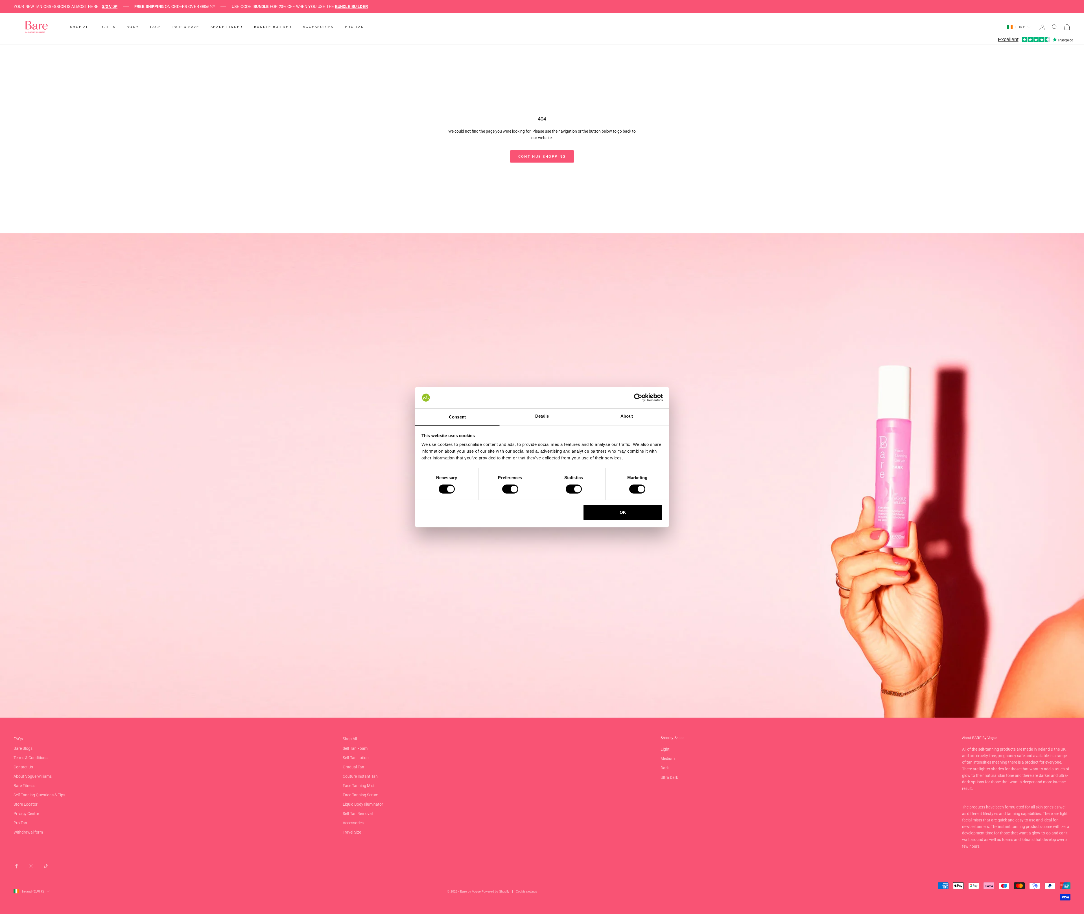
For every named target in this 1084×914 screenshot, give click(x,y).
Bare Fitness (24, 785)
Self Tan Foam (355, 748)
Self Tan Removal (358, 813)
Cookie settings (526, 891)
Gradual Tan (353, 767)
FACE (155, 27)
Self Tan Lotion (356, 757)
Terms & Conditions (30, 757)
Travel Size (352, 832)
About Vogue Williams (33, 776)
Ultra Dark (669, 777)
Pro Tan (20, 823)
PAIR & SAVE (185, 27)
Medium (668, 758)
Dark (665, 768)
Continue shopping (542, 156)
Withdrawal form (28, 832)
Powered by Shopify (496, 891)
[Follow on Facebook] (16, 866)
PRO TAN (354, 27)
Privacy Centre (26, 813)
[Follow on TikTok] (46, 866)
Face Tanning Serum (360, 795)
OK (623, 512)
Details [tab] (542, 416)
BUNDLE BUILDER (273, 27)
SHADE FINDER (227, 27)
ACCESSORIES (318, 27)
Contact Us (23, 767)
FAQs (18, 739)
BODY (133, 27)
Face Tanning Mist (359, 785)
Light (665, 749)
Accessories (353, 823)
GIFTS (108, 27)
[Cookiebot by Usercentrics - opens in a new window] (638, 397)
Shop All (350, 739)
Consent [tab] (457, 417)
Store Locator (26, 804)
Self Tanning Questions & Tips (39, 795)
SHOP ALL (80, 27)
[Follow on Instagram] (31, 866)
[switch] (510, 489)
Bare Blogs (23, 748)
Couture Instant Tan (360, 776)
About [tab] (626, 416)
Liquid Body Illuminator (363, 804)
